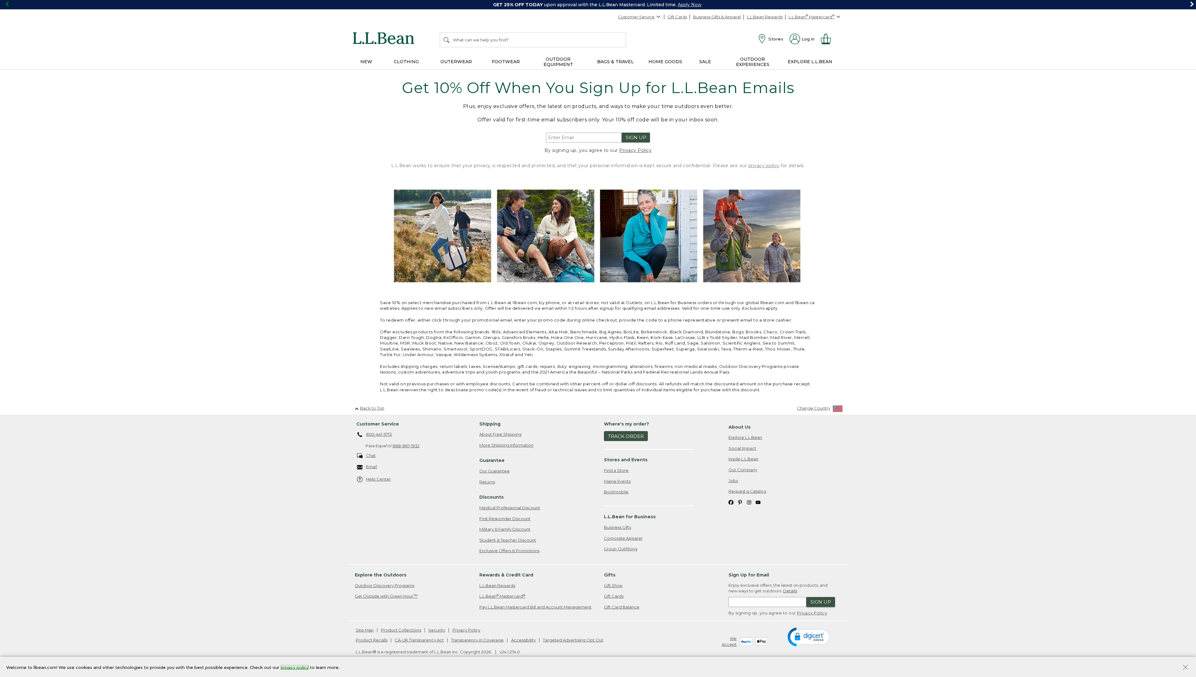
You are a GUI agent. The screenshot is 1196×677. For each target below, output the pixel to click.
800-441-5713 (379, 434)
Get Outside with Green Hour (386, 596)
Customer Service (636, 16)
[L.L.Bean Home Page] (385, 39)
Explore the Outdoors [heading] (380, 575)
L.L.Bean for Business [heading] (630, 517)
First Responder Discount (504, 518)
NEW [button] (366, 61)
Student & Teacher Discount (507, 540)
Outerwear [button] (456, 61)
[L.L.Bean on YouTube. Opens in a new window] (758, 502)
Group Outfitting (620, 548)
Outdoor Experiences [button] (752, 61)
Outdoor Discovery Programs (384, 585)
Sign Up (636, 137)
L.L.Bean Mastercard (502, 596)
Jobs (733, 480)
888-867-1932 (406, 445)
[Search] (447, 40)
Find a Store (616, 470)
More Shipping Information (506, 445)
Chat (371, 455)
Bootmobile (616, 491)
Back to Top (372, 408)
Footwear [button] (506, 61)
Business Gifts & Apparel (717, 16)
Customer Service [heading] (377, 424)
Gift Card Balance (621, 606)
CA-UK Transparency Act (419, 639)
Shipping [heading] (490, 424)
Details (790, 590)
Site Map (365, 630)
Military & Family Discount (504, 529)
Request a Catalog (747, 491)
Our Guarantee (494, 470)
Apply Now (689, 4)
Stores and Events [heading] (626, 460)
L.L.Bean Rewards (765, 16)
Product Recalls (371, 639)
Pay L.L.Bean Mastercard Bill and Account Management (535, 606)
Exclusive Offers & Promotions (509, 550)
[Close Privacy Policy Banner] (1185, 667)
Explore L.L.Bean (745, 437)
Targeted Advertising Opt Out (573, 639)
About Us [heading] (740, 427)
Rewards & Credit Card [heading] (506, 575)
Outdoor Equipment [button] (558, 61)
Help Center (378, 479)
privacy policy (764, 165)
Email (371, 466)
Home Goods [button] (665, 61)
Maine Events (617, 481)
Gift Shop (613, 585)
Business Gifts (617, 527)
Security (436, 630)
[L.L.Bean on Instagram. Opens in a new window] (749, 502)
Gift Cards (677, 16)
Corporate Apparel (623, 538)
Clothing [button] (406, 61)
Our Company (743, 469)
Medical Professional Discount (509, 507)
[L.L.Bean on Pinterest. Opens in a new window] (740, 502)
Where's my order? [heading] (626, 424)
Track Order (626, 436)
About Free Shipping (500, 434)
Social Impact (742, 448)
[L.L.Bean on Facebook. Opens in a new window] (731, 502)
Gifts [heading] (609, 575)
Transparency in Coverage (477, 639)
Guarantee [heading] (492, 460)
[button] (809, 636)
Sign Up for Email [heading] (749, 575)
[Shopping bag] (828, 39)
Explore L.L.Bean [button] (810, 61)
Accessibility (523, 639)
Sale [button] (705, 61)
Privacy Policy (635, 150)
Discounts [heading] (491, 497)
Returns (487, 481)
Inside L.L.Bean (743, 458)
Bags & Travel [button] (615, 61)
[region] (598, 4)
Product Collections (401, 630)
